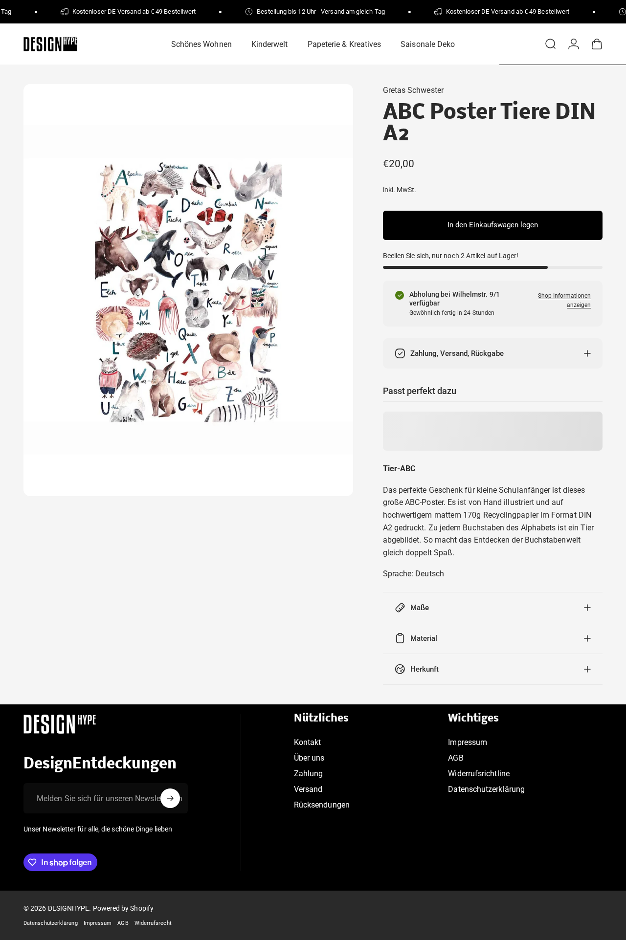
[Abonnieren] (170, 798)
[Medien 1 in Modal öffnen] (188, 290)
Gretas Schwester (413, 90)
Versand (308, 789)
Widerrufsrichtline (478, 773)
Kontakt (307, 742)
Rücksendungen (322, 804)
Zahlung (308, 773)
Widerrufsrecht (153, 923)
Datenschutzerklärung (486, 789)
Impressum (467, 742)
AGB (455, 758)
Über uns (309, 758)
